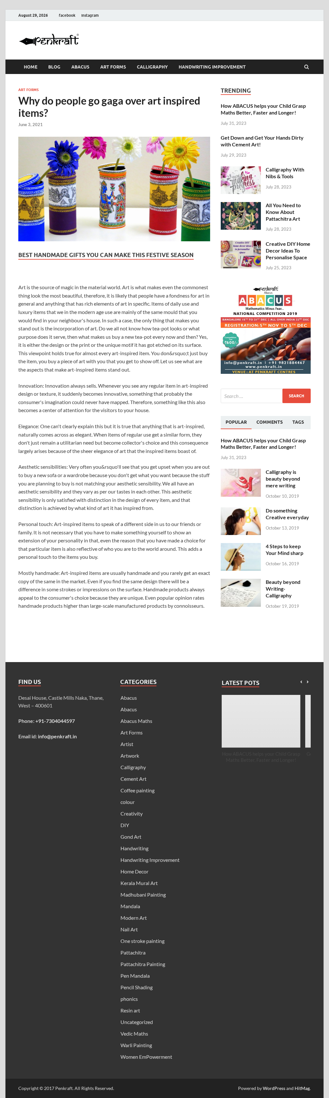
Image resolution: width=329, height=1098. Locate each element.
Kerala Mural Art (139, 883)
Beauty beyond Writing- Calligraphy (283, 588)
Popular (236, 422)
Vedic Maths (134, 1033)
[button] (308, 682)
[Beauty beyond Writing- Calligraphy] (241, 582)
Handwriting (134, 848)
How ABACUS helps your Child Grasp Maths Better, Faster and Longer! (263, 109)
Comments (269, 422)
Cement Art (133, 779)
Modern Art (133, 918)
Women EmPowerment (146, 1057)
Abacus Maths (136, 721)
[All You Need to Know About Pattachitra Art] (241, 206)
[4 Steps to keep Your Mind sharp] (241, 547)
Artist (126, 744)
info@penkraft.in (57, 736)
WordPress (274, 1088)
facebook (67, 15)
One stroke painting (142, 941)
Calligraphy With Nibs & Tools (285, 172)
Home (30, 66)
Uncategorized (136, 1022)
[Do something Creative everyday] (241, 511)
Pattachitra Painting (142, 964)
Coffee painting (137, 790)
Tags (298, 422)
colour (127, 802)
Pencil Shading (136, 987)
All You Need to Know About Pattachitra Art (283, 212)
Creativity (131, 813)
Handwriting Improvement (212, 66)
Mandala (130, 906)
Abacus (80, 66)
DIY (124, 825)
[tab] (236, 422)
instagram (90, 15)
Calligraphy (152, 66)
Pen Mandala (135, 976)
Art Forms (113, 66)
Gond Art (130, 837)
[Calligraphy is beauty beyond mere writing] (241, 472)
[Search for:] (266, 396)
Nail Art (129, 929)
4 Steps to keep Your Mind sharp (284, 549)
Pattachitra (133, 952)
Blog (54, 66)
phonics (129, 999)
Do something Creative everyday (287, 513)
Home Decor (134, 871)
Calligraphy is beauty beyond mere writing (283, 478)
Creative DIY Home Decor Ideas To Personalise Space (288, 250)
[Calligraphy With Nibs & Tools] (241, 170)
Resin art (130, 1010)
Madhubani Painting (143, 894)
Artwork (129, 755)
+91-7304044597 (55, 721)
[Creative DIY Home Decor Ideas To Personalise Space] (241, 244)
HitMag (302, 1088)
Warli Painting (136, 1045)
